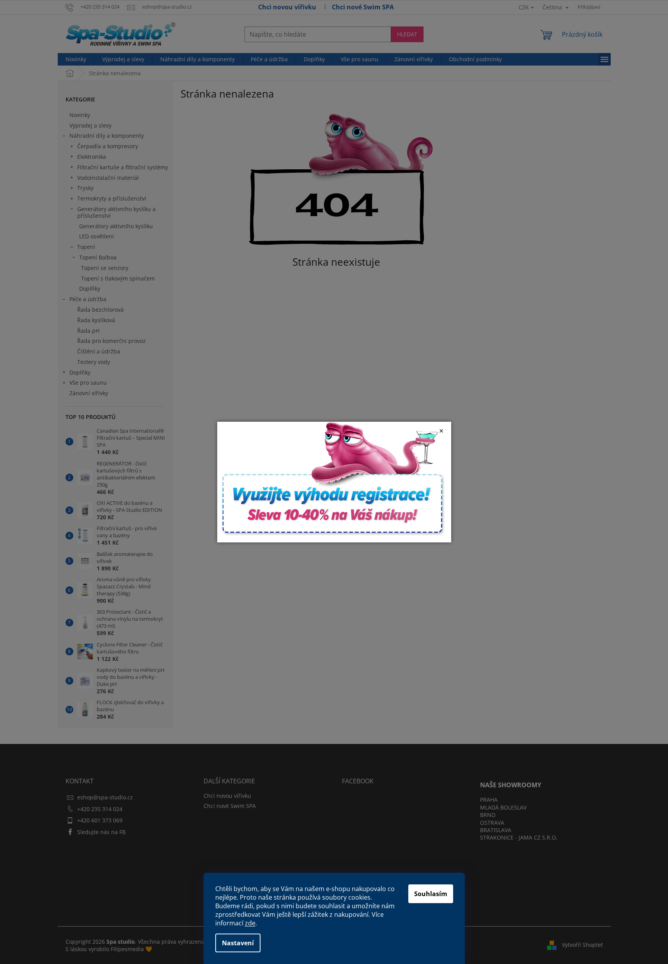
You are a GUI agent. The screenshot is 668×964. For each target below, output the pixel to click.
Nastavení (238, 943)
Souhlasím (430, 893)
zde (250, 923)
